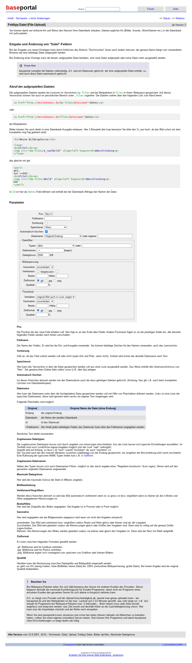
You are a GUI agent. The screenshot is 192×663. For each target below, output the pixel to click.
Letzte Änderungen (39, 18)
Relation (180, 18)
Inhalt (11, 18)
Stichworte (21, 18)
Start (175, 9)
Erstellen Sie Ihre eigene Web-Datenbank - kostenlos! (96, 655)
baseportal (70, 644)
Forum (150, 9)
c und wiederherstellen (172, 644)
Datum (166, 18)
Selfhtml (88, 455)
